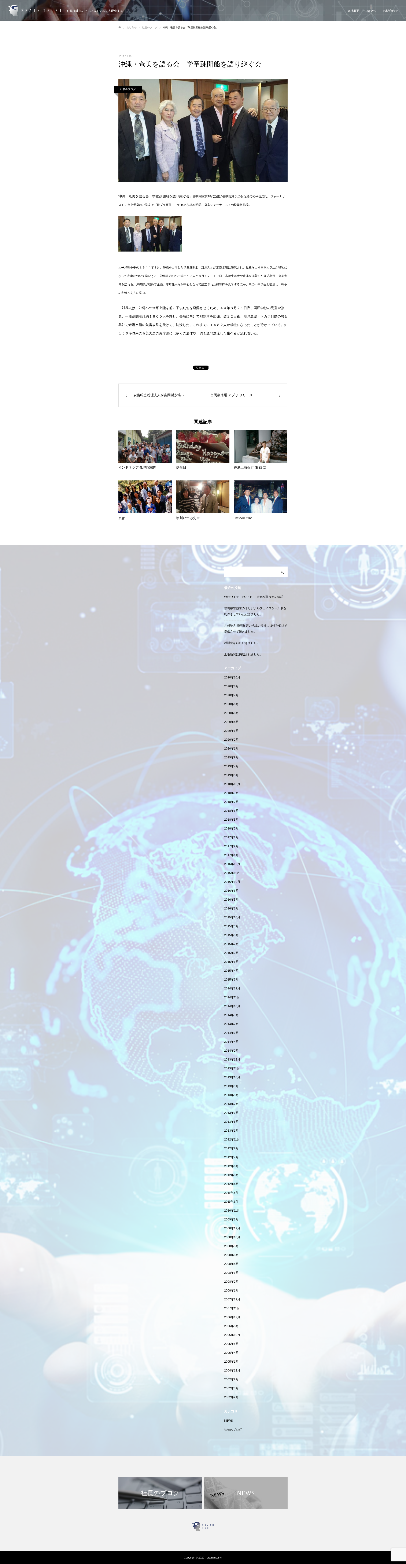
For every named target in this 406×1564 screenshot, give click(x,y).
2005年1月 (231, 1361)
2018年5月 (231, 819)
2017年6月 (231, 837)
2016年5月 (231, 899)
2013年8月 (231, 1095)
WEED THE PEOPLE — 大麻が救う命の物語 (253, 596)
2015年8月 (231, 935)
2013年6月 (231, 1112)
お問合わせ (390, 10)
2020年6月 (231, 704)
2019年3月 (231, 775)
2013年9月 (231, 1086)
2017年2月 (231, 846)
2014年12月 (232, 988)
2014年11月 (232, 997)
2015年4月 (231, 970)
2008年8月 (231, 1246)
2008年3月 (231, 1272)
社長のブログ (128, 89)
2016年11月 (232, 873)
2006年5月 (231, 1326)
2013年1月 (231, 1130)
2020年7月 (231, 695)
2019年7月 (231, 766)
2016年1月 (231, 908)
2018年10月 (232, 784)
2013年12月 (232, 1059)
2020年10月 (232, 677)
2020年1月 (231, 748)
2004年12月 (232, 1370)
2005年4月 (231, 1352)
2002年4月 (231, 1388)
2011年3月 (231, 1192)
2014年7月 (231, 1024)
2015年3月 (231, 979)
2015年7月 (231, 944)
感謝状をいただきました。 (242, 643)
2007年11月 (232, 1308)
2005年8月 (231, 1343)
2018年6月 (231, 810)
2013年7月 (231, 1104)
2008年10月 (232, 1237)
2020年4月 (231, 722)
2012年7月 (231, 1157)
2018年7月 (231, 801)
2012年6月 (231, 1166)
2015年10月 (232, 917)
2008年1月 (231, 1290)
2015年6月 (231, 953)
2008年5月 (231, 1255)
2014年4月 (231, 1041)
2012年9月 (231, 1148)
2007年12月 (232, 1299)
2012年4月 (231, 1184)
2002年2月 (231, 1397)
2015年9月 (231, 926)
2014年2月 (231, 1050)
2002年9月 (231, 1379)
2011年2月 (231, 1201)
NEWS (371, 10)
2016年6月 (231, 890)
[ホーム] (119, 27)
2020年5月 (231, 713)
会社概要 (353, 10)
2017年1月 (231, 855)
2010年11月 (232, 1210)
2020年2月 (231, 739)
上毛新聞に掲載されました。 (243, 654)
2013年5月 (231, 1121)
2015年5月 (231, 961)
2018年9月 (231, 793)
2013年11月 (232, 1068)
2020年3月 (231, 730)
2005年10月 (232, 1335)
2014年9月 (231, 1015)
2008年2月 (231, 1281)
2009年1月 (231, 1219)
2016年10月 (232, 881)
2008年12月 (232, 1228)
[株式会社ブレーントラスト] (34, 11)
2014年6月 (231, 1032)
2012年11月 (232, 1139)
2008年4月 (231, 1264)
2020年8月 (231, 686)
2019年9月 (231, 757)
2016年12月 (232, 864)
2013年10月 (232, 1077)
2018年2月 (231, 828)
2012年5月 (231, 1175)
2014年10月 (232, 1006)
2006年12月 (232, 1317)
